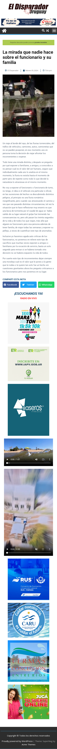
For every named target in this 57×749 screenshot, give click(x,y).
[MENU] (54, 30)
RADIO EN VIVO (28, 298)
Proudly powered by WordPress (17, 741)
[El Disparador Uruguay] (4, 30)
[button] (11, 285)
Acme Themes (28, 744)
